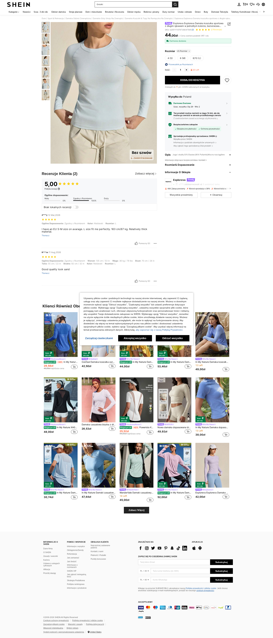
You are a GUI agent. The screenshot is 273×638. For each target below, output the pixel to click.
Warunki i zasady (75, 624)
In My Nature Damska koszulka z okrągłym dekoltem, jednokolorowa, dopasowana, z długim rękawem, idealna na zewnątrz (136, 362)
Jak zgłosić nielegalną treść (76, 575)
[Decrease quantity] (174, 70)
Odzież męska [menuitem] (133, 12)
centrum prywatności (205, 590)
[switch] (76, 207)
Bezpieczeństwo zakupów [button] (185, 124)
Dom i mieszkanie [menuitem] (93, 12)
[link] (245, 4)
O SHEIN (47, 552)
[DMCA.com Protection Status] (148, 617)
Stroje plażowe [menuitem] (75, 12)
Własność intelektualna (53, 628)
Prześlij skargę (49, 573)
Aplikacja (197, 542)
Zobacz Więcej (136, 510)
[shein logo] (18, 4)
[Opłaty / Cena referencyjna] (179, 36)
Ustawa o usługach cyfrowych (51, 564)
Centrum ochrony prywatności (56, 620)
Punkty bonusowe (98, 559)
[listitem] (60, 342)
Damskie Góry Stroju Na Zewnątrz (108, 18)
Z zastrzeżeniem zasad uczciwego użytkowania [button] (194, 118)
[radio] (170, 58)
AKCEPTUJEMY (145, 602)
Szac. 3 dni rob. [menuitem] (41, 12)
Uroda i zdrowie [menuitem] (185, 12)
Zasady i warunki (50, 556)
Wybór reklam (72, 628)
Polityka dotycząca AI (95, 624)
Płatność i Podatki (98, 555)
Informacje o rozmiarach (72, 566)
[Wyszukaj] (175, 4)
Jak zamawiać (73, 558)
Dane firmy (48, 549)
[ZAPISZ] (227, 80)
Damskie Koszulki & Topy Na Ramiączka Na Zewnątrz (149, 18)
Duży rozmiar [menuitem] (168, 12)
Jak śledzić (71, 561)
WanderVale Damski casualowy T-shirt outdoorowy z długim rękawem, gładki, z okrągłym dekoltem (136, 492)
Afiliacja (46, 569)
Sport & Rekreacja (56, 18)
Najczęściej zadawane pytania (100, 546)
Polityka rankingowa (75, 584)
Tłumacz (45, 235)
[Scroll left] (260, 12)
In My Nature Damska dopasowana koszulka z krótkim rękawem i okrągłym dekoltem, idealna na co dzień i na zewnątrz (212, 427)
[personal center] (239, 4)
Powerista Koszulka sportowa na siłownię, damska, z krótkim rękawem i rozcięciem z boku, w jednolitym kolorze (136, 427)
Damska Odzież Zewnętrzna (78, 18)
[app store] (194, 549)
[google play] (200, 549)
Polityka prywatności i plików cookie (201, 588)
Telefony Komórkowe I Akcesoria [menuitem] (246, 12)
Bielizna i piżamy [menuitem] (151, 12)
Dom (44, 18)
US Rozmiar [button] (182, 51)
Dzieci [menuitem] (198, 12)
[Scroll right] (264, 12)
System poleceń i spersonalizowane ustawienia (63, 632)
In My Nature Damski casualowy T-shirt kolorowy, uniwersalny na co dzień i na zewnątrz (98, 492)
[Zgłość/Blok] (155, 243)
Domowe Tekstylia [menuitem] (219, 12)
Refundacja (72, 554)
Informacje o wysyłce (76, 546)
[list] (163, 548)
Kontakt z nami (97, 551)
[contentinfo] (185, 609)
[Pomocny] (136, 243)
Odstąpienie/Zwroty (75, 550)
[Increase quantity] (186, 70)
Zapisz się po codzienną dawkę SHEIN (157, 556)
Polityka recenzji (51, 189)
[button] (258, 4)
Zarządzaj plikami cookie (54, 624)
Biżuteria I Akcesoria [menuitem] (114, 12)
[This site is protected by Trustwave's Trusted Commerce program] (140, 617)
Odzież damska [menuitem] (58, 12)
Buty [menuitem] (206, 12)
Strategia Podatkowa (76, 580)
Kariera (46, 560)
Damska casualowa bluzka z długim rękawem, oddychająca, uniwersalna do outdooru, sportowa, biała (98, 424)
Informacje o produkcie (77, 588)
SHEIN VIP (71, 571)
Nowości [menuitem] (26, 12)
